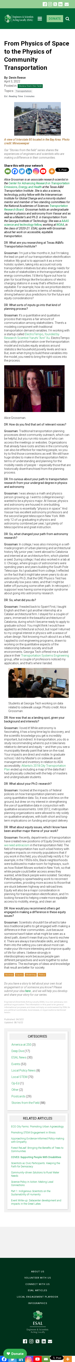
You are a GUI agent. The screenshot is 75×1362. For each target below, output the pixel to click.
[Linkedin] (29, 171)
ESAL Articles (37, 1290)
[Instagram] (36, 171)
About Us (37, 1271)
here (28, 991)
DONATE (55, 18)
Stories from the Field (30, 86)
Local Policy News (23, 1070)
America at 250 (21, 1044)
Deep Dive (17, 1051)
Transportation (23, 91)
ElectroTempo (34, 334)
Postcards (18, 1096)
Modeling (31, 974)
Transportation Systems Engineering (45, 655)
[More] (52, 171)
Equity (19, 974)
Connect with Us (37, 1284)
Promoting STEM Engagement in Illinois (33, 1132)
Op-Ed (15, 1083)
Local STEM (19, 1077)
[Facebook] (15, 171)
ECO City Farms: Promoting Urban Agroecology (37, 1126)
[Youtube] (43, 171)
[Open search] (67, 18)
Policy (42, 974)
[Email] (8, 171)
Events (15, 1064)
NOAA (60, 224)
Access (9, 974)
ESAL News (18, 1057)
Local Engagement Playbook (37, 1297)
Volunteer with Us (37, 1277)
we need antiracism (17, 845)
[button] (67, 4)
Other (15, 1089)
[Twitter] (22, 171)
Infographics (37, 1303)
